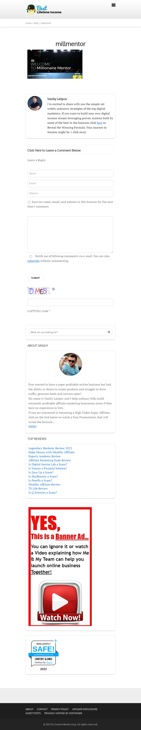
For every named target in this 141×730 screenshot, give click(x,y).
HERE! (32, 427)
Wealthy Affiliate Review (44, 484)
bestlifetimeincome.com (43, 655)
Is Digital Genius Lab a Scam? (47, 464)
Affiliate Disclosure (84, 709)
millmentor (71, 43)
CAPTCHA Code (37, 311)
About (29, 709)
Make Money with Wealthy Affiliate (51, 452)
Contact (42, 709)
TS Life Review (38, 488)
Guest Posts (33, 713)
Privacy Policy (60, 709)
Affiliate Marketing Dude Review (49, 460)
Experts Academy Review (44, 456)
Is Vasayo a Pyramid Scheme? (47, 468)
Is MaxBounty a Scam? (43, 476)
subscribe (33, 261)
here (99, 123)
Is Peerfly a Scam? (40, 480)
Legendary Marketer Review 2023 (50, 448)
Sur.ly (49, 662)
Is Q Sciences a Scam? (42, 492)
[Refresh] (54, 289)
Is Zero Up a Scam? (40, 472)
